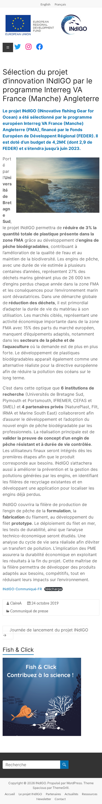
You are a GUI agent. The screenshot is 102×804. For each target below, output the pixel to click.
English (45, 4)
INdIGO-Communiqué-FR (22, 589)
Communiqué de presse (29, 611)
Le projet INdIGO (30, 794)
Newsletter (43, 799)
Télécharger (53, 589)
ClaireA (15, 603)
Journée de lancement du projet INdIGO (45, 632)
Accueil (10, 794)
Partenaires (53, 794)
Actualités (71, 794)
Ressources (89, 794)
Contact (60, 799)
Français (60, 4)
